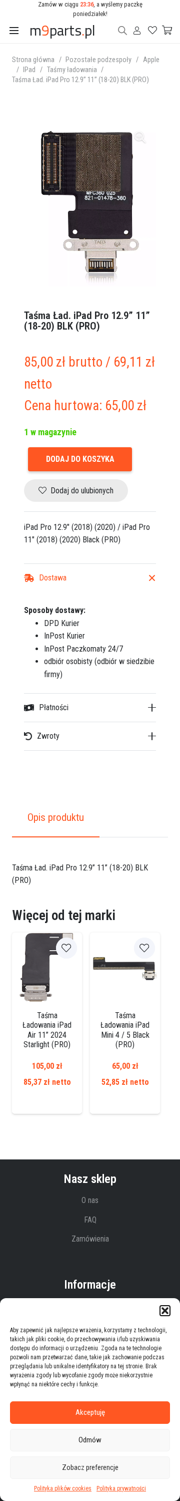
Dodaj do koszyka (80, 459)
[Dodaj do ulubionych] (66, 948)
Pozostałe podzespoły (99, 60)
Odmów (90, 1439)
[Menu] (14, 30)
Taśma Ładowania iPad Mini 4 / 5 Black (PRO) (125, 1030)
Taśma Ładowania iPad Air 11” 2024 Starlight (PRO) (47, 1030)
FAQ (90, 1220)
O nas (90, 1200)
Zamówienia (90, 1239)
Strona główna (33, 60)
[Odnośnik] (137, 30)
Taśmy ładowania (72, 70)
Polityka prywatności (121, 1488)
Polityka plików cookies (63, 1488)
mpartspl (63, 30)
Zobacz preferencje (90, 1467)
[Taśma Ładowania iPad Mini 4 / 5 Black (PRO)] (125, 968)
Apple (151, 60)
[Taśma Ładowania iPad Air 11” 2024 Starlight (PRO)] (47, 968)
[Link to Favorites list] (147, 31)
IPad (29, 70)
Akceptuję (90, 1412)
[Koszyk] (163, 31)
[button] (165, 1311)
